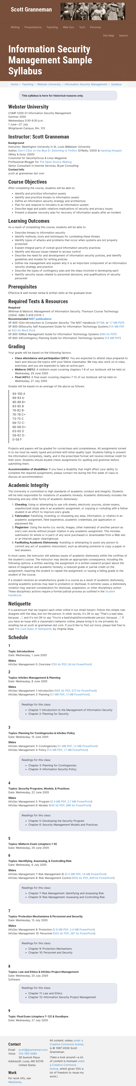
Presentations (33, 27)
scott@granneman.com (33, 1049)
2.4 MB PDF (58, 801)
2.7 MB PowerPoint (79, 801)
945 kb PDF (57, 805)
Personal (95, 27)
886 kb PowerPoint (78, 805)
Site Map (108, 35)
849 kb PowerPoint (101, 878)
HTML (101, 322)
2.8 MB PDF (61, 929)
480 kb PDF (108, 334)
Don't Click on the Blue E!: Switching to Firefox (47, 150)
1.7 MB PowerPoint (75, 750)
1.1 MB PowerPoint (77, 694)
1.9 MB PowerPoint (93, 874)
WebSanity (14, 1082)
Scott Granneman (31, 9)
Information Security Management (86, 84)
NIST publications (40, 318)
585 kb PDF (62, 690)
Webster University (49, 84)
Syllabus (116, 84)
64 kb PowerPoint (79, 664)
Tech (82, 27)
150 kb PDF (59, 664)
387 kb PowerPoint (82, 933)
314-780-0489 (28, 1053)
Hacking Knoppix (111, 150)
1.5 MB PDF (117, 326)
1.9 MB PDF (113, 338)
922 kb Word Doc (23, 330)
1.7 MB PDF (116, 322)
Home (14, 84)
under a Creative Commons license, (67, 1064)
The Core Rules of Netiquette (33, 628)
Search (123, 35)
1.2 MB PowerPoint (85, 746)
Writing (15, 27)
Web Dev (68, 27)
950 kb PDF (80, 878)
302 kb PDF (61, 933)
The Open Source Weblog (56, 161)
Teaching (52, 27)
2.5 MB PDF (73, 874)
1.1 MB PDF (58, 694)
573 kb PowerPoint (84, 690)
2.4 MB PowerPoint (82, 929)
